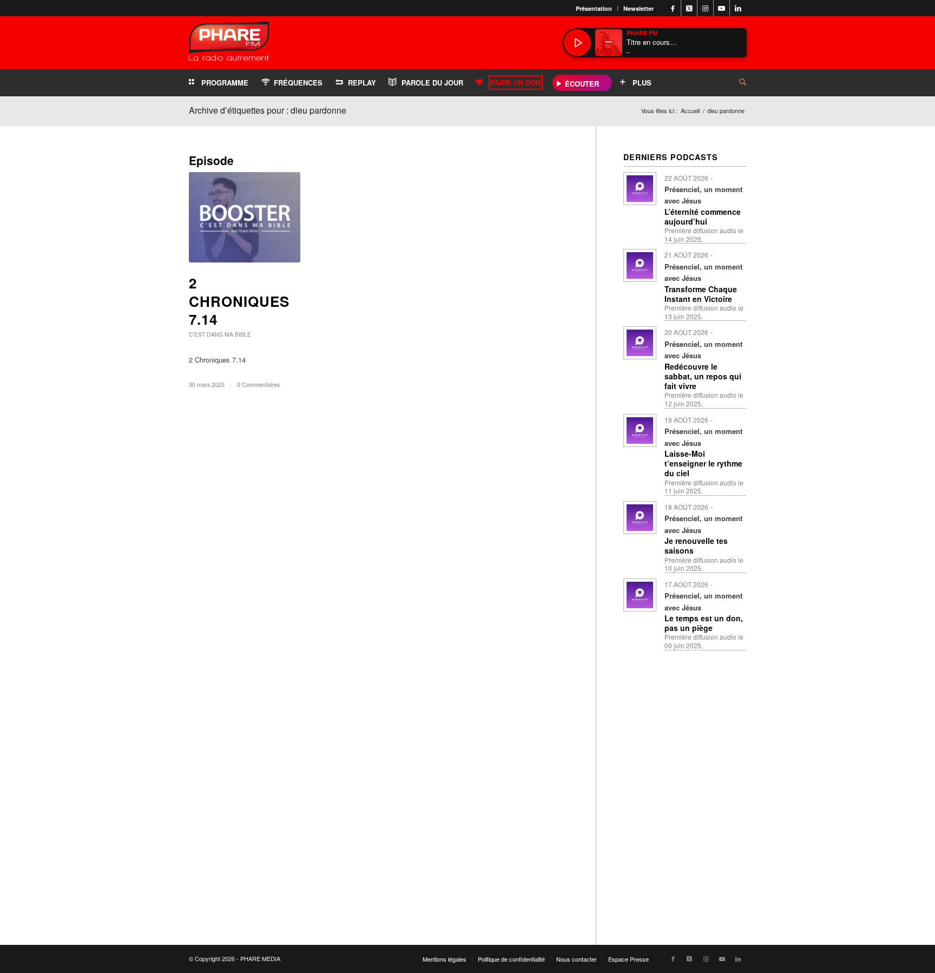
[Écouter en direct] (577, 42)
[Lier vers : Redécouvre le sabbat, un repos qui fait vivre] (640, 343)
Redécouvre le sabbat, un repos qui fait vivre (702, 376)
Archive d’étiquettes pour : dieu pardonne (267, 110)
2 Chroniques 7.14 (239, 301)
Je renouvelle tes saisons (696, 545)
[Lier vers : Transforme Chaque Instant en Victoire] (640, 265)
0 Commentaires (258, 384)
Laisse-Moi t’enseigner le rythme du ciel (703, 463)
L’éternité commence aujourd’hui (702, 216)
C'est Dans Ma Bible (220, 334)
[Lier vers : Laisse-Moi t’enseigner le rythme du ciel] (640, 430)
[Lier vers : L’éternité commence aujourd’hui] (640, 188)
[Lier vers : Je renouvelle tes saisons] (640, 517)
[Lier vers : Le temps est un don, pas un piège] (640, 595)
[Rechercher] (734, 82)
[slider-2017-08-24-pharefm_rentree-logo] (229, 43)
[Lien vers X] (689, 8)
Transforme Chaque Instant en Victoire (700, 294)
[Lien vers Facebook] (673, 8)
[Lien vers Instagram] (705, 8)
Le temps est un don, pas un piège (703, 623)
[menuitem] (594, 8)
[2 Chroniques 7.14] (244, 217)
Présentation (594, 8)
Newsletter (638, 8)
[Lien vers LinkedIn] (738, 8)
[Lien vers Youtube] (721, 8)
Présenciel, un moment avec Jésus (703, 195)
